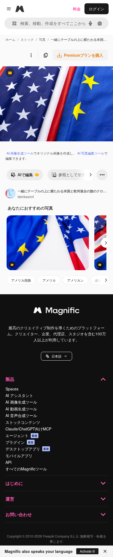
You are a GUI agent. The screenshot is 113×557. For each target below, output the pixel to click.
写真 (42, 39)
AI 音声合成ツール (21, 415)
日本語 (56, 356)
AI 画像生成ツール (20, 153)
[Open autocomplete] (12, 23)
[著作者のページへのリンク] (10, 193)
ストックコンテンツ (22, 422)
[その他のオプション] (31, 55)
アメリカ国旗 (21, 280)
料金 (77, 9)
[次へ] (90, 174)
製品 (9, 379)
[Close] (105, 551)
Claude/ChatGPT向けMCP (28, 429)
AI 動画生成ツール (21, 409)
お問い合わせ (18, 514)
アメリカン (75, 280)
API (8, 462)
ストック (27, 39)
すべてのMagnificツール (26, 469)
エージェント (21, 435)
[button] (56, 356)
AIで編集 (22, 176)
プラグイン (19, 442)
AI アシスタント (19, 395)
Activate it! (87, 551)
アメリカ (49, 280)
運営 (9, 499)
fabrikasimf (26, 196)
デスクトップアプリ (27, 449)
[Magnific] (56, 311)
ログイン (96, 9)
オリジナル (37, 73)
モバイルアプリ (18, 455)
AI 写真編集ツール (90, 153)
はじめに (14, 483)
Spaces (11, 389)
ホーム (10, 39)
